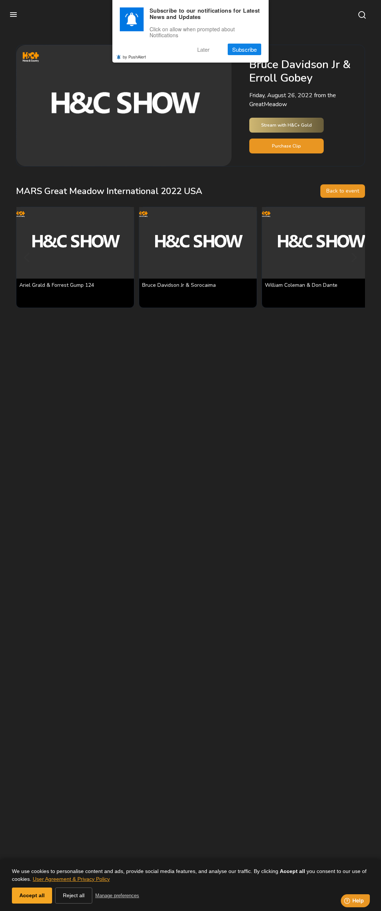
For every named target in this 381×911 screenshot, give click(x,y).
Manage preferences (117, 895)
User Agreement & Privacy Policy (71, 879)
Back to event (342, 190)
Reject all (73, 895)
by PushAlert (134, 57)
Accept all (32, 895)
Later (203, 49)
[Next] (353, 257)
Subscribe (244, 49)
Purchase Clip (286, 146)
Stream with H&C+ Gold (286, 125)
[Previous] (28, 257)
